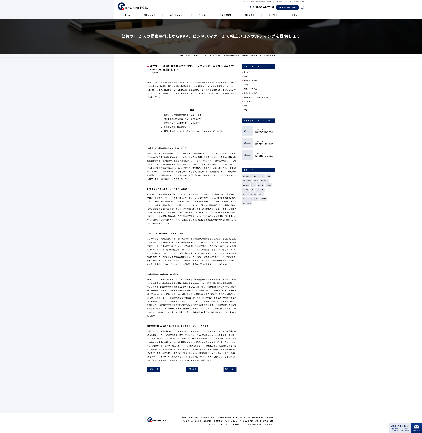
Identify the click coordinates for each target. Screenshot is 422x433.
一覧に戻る (192, 369)
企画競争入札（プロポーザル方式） (257, 97)
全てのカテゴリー (250, 72)
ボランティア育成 (250, 93)
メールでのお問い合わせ (287, 7)
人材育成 (268, 185)
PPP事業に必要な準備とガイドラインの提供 (183, 119)
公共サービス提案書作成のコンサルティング (183, 115)
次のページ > (230, 369)
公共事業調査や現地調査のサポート (179, 127)
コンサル (260, 185)
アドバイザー (260, 190)
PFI (257, 199)
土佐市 (256, 181)
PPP (252, 190)
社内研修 (245, 190)
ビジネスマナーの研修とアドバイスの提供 (182, 123)
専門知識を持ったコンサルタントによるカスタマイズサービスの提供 (193, 131)
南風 (249, 181)
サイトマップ (269, 424)
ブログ (246, 85)
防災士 (261, 194)
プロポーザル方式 (250, 89)
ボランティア (264, 181)
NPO (244, 181)
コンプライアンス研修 (249, 194)
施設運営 (263, 199)
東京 (253, 185)
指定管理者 (248, 102)
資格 (245, 110)
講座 (245, 106)
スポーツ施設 (247, 203)
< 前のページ (154, 369)
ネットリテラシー (248, 199)
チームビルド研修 (250, 81)
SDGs (246, 76)
